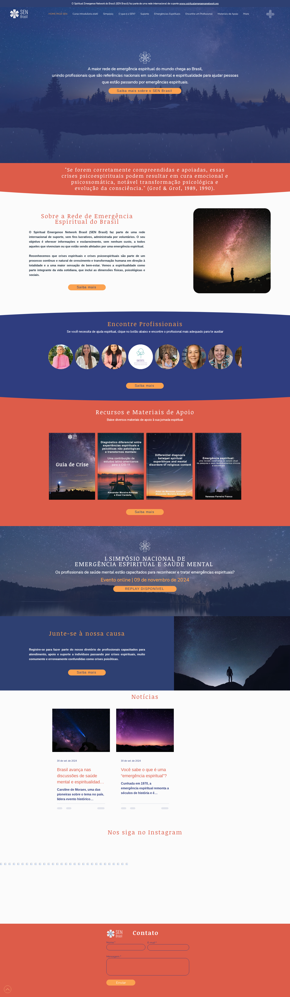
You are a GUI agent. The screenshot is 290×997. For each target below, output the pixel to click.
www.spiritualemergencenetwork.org (199, 3)
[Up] (7, 989)
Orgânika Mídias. (162, 994)
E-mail (151, 942)
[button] (167, 14)
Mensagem (113, 956)
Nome (110, 942)
